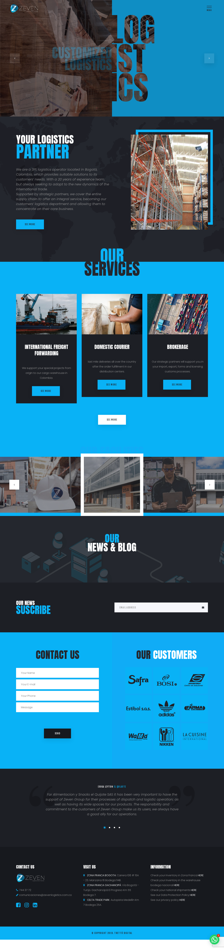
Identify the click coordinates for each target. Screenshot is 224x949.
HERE (201, 875)
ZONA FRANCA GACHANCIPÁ (104, 885)
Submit (203, 607)
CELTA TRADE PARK (98, 900)
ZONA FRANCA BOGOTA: (101, 875)
